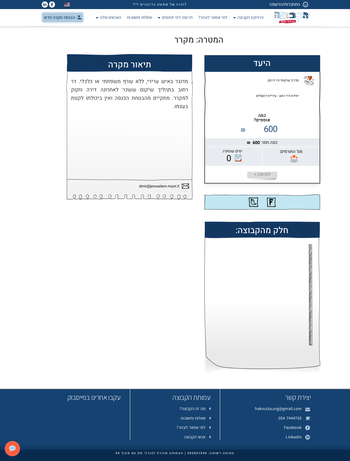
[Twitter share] (253, 202)
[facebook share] (271, 202)
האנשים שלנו (110, 17)
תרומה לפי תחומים (177, 17)
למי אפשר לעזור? (212, 17)
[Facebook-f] (52, 4)
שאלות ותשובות (139, 17)
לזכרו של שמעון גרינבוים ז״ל (160, 4)
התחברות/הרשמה (284, 4)
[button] (63, 17)
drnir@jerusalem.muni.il (159, 186)
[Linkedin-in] (45, 4)
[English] (67, 4)
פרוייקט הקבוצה (250, 17)
